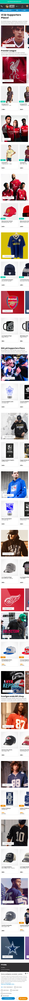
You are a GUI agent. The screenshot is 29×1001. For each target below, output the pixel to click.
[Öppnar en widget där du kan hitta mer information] (23, 998)
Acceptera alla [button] (8, 998)
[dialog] (14, 986)
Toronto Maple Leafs (8, 378)
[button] (14, 984)
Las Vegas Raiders (8, 843)
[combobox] (25, 973)
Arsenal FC (6, 139)
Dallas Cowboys (7, 785)
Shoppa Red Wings (8, 608)
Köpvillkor (3, 967)
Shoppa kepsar (7, 691)
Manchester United (8, 197)
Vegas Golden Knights (8, 436)
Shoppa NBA (6, 636)
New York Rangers (8, 495)
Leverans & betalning (5, 969)
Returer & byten (4, 971)
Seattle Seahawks (8, 902)
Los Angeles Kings (8, 553)
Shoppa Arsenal (7, 311)
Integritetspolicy (8, 982)
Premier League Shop (8, 45)
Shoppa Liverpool (8, 80)
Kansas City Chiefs (8, 726)
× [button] (27, 973)
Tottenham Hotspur (8, 256)
